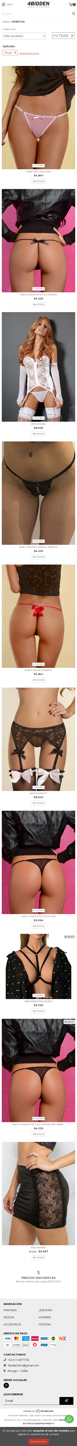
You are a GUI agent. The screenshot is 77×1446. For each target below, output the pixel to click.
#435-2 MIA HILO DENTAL (38, 670)
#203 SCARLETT (38, 793)
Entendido (38, 1441)
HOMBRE (44, 1317)
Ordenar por (9, 29)
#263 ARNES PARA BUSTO (38, 1001)
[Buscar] (73, 13)
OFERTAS (44, 1324)
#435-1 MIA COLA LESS (39, 171)
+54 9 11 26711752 (18, 1360)
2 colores (38, 289)
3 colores (38, 418)
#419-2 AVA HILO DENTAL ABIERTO (39, 547)
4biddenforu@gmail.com (23, 1365)
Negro (9, 52)
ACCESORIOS (12, 1324)
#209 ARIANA (38, 424)
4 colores (38, 165)
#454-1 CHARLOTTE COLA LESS (39, 916)
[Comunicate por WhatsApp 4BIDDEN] (69, 1419)
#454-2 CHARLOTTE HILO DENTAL (38, 294)
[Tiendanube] (38, 1412)
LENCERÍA (45, 1310)
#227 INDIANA (38, 1247)
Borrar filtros (29, 53)
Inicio (6, 21)
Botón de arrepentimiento (38, 1423)
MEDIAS (9, 1317)
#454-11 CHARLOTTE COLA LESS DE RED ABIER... (38, 1124)
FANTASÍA (10, 1310)
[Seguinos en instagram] (6, 1385)
